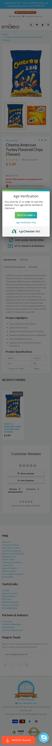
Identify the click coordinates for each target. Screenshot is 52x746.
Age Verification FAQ (26, 222)
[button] (44, 738)
